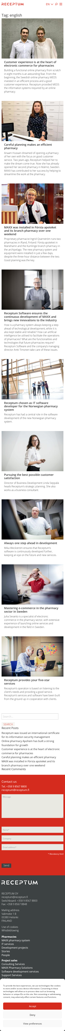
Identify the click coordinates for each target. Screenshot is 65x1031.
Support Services (12, 975)
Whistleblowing (10, 930)
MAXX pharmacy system (16, 940)
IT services (8, 944)
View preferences (32, 1023)
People (6, 955)
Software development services (20, 971)
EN (48, 4)
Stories (6, 951)
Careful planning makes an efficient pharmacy (29, 757)
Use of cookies (10, 927)
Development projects (15, 947)
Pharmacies (9, 936)
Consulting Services (13, 964)
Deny (32, 1014)
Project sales (9, 960)
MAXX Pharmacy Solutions (17, 967)
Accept (32, 1006)
